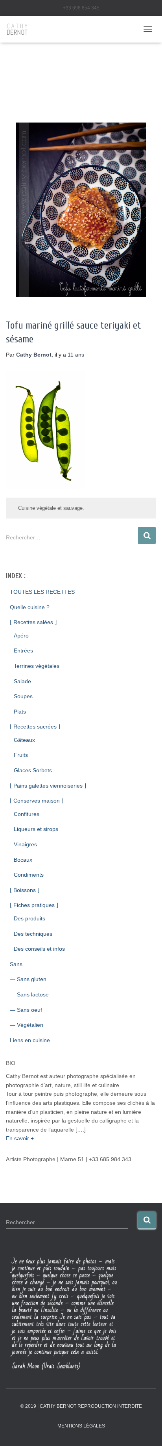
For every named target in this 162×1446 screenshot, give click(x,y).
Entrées (23, 650)
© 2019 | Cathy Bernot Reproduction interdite (81, 1406)
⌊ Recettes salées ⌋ (33, 622)
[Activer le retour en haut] (146, 1430)
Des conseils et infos (39, 949)
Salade (22, 681)
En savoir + (20, 1138)
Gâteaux (24, 740)
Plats (20, 711)
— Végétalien (26, 1025)
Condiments (29, 875)
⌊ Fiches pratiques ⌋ (34, 905)
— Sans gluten (28, 979)
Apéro (21, 635)
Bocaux (23, 860)
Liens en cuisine (30, 1040)
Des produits (29, 918)
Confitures (26, 814)
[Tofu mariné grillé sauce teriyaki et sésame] (81, 210)
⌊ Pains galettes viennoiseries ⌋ (48, 785)
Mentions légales (81, 1426)
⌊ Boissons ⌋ (24, 890)
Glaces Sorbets (33, 770)
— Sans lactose (29, 994)
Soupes (23, 696)
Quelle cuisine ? (30, 607)
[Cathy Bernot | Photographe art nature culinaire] (20, 29)
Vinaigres (25, 844)
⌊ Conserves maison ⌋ (36, 800)
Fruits (21, 755)
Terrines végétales (36, 666)
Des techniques (33, 934)
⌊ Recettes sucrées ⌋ (35, 726)
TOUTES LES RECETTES (42, 592)
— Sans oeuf (26, 1010)
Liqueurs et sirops (36, 829)
